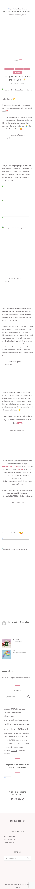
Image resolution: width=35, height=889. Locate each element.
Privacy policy (9, 839)
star (12, 747)
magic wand (24, 736)
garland (25, 729)
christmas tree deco (13, 720)
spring (7, 747)
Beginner (19, 69)
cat (20, 712)
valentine (21, 751)
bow (11, 712)
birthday (7, 712)
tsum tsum (7, 750)
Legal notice (9, 842)
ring (15, 743)
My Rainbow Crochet (17, 11)
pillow (26, 740)
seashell (22, 743)
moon (6, 740)
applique (22, 709)
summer (21, 747)
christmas (17, 607)
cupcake (25, 720)
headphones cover (27, 733)
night (17, 740)
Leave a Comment (27, 607)
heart (6, 736)
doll (6, 724)
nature (12, 740)
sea (19, 743)
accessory (7, 709)
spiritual (27, 743)
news (27, 69)
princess (11, 743)
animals (14, 708)
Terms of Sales (10, 836)
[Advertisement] (17, 39)
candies (16, 712)
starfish (16, 747)
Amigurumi (9, 69)
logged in (14, 678)
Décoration (14, 724)
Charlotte (7, 605)
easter (23, 724)
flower (13, 729)
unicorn (14, 750)
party (21, 740)
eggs (28, 724)
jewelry (12, 736)
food (19, 728)
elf (4, 729)
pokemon (6, 743)
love (17, 736)
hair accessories (8, 733)
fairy (8, 729)
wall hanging (7, 753)
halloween (17, 733)
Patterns (17, 72)
